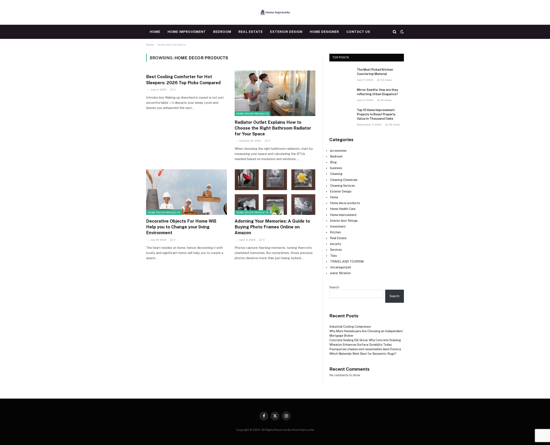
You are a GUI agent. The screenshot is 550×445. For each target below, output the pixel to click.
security (335, 244)
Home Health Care (343, 209)
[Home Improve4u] (275, 12)
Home (155, 32)
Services (336, 249)
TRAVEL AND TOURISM (347, 261)
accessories (338, 150)
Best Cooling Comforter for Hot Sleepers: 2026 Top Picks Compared (183, 79)
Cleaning (336, 174)
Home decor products (252, 113)
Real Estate (250, 32)
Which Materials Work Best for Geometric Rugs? (362, 353)
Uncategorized (340, 267)
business (336, 168)
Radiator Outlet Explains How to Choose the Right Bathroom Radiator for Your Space (273, 128)
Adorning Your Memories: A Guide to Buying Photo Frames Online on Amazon (272, 227)
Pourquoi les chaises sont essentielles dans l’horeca (365, 349)
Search (334, 287)
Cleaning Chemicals (344, 180)
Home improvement (187, 32)
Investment (338, 226)
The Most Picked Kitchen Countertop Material (375, 72)
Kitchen (335, 232)
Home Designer (324, 32)
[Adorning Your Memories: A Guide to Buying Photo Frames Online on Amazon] (275, 192)
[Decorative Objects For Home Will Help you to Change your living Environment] (186, 192)
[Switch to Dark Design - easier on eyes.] (401, 32)
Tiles (333, 255)
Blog (333, 162)
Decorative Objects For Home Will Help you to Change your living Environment (181, 227)
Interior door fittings (344, 220)
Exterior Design (286, 32)
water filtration (340, 273)
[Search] (394, 32)
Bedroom (222, 32)
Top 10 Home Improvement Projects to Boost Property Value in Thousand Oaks (376, 114)
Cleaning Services (342, 185)
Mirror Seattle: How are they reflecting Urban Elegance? (377, 92)
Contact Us (358, 32)
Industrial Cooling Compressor (350, 326)
